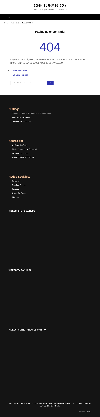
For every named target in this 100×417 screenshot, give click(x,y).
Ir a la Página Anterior (20, 70)
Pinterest (15, 197)
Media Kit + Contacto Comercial (24, 149)
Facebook (16, 189)
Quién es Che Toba (19, 145)
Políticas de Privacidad (21, 117)
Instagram (16, 181)
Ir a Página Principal (20, 75)
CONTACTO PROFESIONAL (23, 157)
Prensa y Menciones (20, 153)
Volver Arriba (85, 412)
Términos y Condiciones (21, 121)
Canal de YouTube (19, 185)
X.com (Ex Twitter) (19, 193)
